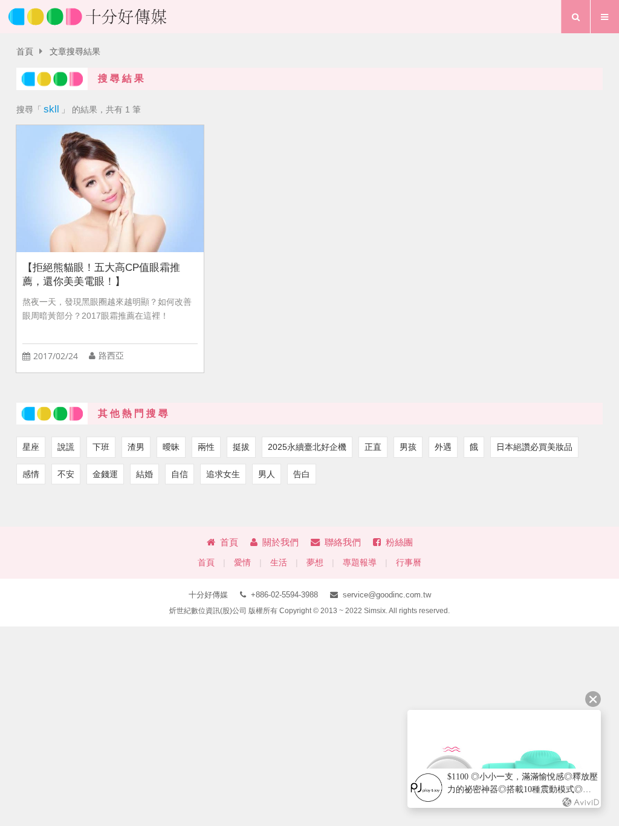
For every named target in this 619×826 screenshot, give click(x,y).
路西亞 (111, 355)
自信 (179, 474)
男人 (266, 474)
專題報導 (360, 562)
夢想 (314, 562)
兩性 (206, 447)
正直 (373, 447)
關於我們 (280, 542)
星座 (30, 447)
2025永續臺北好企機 (307, 447)
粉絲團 (399, 542)
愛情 (242, 562)
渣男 (136, 447)
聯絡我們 (343, 542)
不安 (65, 474)
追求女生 (223, 474)
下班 (100, 447)
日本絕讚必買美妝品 (534, 447)
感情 (30, 474)
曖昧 (171, 447)
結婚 (144, 474)
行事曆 (408, 562)
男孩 (408, 447)
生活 (278, 562)
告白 (301, 474)
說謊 (65, 447)
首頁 (24, 51)
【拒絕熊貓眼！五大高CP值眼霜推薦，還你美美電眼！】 (101, 274)
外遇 (443, 447)
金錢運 (105, 474)
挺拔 (241, 447)
